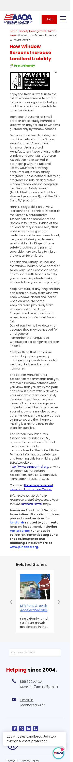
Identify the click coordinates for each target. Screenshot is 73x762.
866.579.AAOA (31, 681)
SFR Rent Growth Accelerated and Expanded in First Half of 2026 (33, 608)
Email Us (26, 700)
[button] (11, 601)
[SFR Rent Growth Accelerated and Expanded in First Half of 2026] (35, 587)
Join (49, 19)
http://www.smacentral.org (29, 467)
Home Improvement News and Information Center (31, 487)
